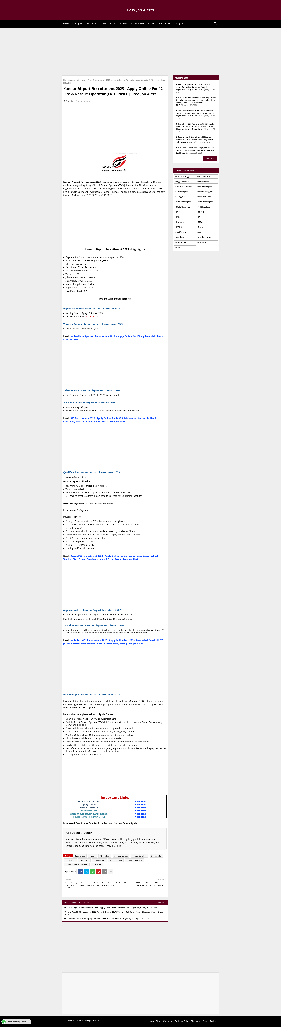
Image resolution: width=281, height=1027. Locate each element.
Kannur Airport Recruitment (77, 864)
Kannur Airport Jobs (134, 860)
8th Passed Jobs (205, 186)
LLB (200, 232)
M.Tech (201, 212)
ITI (199, 217)
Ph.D (178, 247)
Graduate (180, 237)
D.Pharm (202, 242)
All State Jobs (204, 207)
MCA (178, 217)
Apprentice (181, 242)
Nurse (201, 227)
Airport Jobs (105, 856)
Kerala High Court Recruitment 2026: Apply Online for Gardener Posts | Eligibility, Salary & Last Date (111, 908)
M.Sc (178, 212)
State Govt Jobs (183, 207)
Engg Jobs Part (182, 181)
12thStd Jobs (80, 856)
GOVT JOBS (77, 23)
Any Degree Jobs (121, 856)
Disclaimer (196, 1021)
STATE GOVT (92, 23)
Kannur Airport (116, 860)
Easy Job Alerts (140, 9)
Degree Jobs (156, 856)
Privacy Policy (209, 1021)
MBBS (179, 227)
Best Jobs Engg (182, 176)
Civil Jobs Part (204, 176)
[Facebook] (80, 871)
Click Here (140, 801)
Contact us (168, 1021)
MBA (200, 222)
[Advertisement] (140, 51)
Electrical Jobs (204, 196)
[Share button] (110, 871)
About (159, 1021)
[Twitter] (86, 871)
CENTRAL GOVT (108, 23)
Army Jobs (180, 196)
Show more (210, 158)
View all (160, 902)
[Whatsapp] (92, 871)
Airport (92, 856)
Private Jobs (203, 181)
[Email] (104, 871)
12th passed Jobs (183, 201)
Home (66, 23)
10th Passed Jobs (205, 201)
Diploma (180, 222)
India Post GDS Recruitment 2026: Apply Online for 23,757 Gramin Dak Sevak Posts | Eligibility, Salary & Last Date (113, 913)
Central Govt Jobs (139, 856)
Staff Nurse (181, 232)
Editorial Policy (182, 1021)
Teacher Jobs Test (184, 186)
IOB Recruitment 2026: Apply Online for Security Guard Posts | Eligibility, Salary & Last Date (107, 918)
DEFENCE (151, 23)
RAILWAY (123, 23)
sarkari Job (74, 80)
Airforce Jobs (182, 191)
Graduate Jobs (99, 860)
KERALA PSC (165, 23)
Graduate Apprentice (207, 237)
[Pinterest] (98, 871)
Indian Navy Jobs (205, 191)
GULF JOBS (179, 23)
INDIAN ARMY (137, 23)
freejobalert (70, 860)
